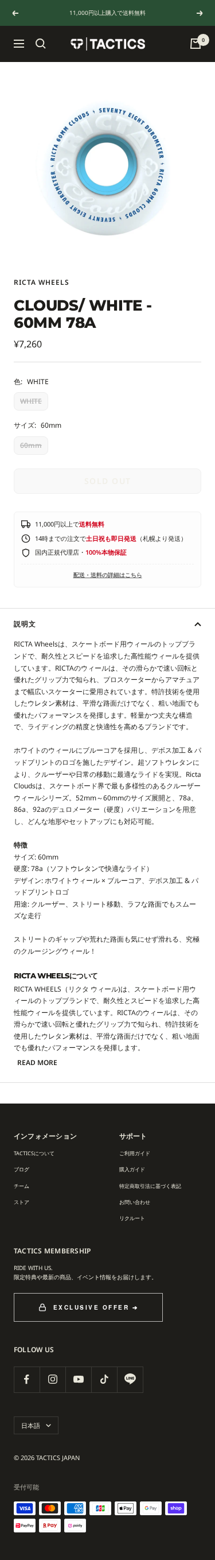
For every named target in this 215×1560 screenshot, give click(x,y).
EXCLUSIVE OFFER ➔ (96, 1307)
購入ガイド (132, 1169)
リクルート (132, 1218)
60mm (31, 445)
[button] (41, 43)
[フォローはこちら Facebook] (27, 1379)
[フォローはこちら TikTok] (104, 1379)
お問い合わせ (134, 1202)
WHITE (31, 401)
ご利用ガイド (134, 1153)
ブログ (21, 1169)
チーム (21, 1186)
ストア (21, 1202)
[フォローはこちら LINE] (130, 1379)
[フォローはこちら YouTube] (78, 1379)
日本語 (30, 1425)
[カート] (195, 43)
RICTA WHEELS (41, 282)
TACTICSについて (34, 1153)
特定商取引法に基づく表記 (150, 1186)
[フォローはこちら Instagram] (52, 1379)
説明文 (25, 624)
